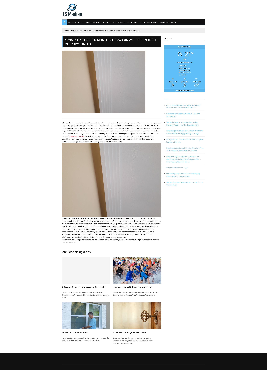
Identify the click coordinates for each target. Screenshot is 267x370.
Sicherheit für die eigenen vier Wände (129, 332)
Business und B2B (92, 22)
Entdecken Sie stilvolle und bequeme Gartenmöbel (84, 287)
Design (105, 22)
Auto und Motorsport (75, 22)
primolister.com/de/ (76, 136)
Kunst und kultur (117, 22)
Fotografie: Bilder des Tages (177, 168)
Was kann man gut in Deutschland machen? (132, 287)
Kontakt (173, 22)
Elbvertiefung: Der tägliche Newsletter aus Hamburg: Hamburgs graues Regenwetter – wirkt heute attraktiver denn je (183, 159)
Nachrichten (164, 22)
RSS (166, 97)
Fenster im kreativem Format (75, 332)
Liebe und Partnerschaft (148, 22)
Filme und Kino (132, 22)
